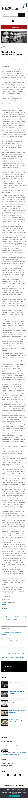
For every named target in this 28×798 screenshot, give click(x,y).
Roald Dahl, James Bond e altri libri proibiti (12, 653)
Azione (5, 670)
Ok (10, 795)
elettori (15, 616)
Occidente (14, 619)
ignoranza (17, 618)
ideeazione (12, 618)
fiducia (21, 616)
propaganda (17, 621)
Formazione (6, 663)
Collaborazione (7, 666)
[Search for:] (10, 15)
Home (2, 47)
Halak (9, 618)
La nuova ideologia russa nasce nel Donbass (12, 657)
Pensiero (13, 59)
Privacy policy (16, 795)
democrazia (11, 616)
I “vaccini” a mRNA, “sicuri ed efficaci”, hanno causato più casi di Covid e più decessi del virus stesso (13, 641)
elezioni (18, 616)
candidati (6, 616)
